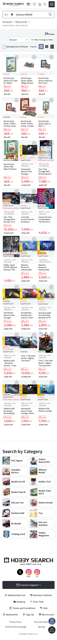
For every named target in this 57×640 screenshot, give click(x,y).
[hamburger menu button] (52, 4)
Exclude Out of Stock (17, 46)
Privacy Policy (15, 622)
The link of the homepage (15, 627)
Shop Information (41, 622)
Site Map (41, 627)
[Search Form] (44, 4)
